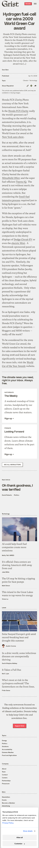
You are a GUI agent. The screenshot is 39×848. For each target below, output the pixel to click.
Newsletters (6, 797)
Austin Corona (11, 646)
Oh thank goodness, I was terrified (17, 487)
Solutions (5, 746)
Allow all (19, 837)
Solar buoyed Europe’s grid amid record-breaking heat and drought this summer (19, 637)
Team (4, 772)
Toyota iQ (21, 181)
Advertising (6, 806)
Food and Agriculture (9, 755)
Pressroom (5, 783)
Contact (5, 775)
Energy (4, 740)
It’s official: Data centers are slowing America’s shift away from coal (17, 565)
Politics (16, 495)
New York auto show (13, 137)
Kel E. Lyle (5, 673)
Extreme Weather (8, 752)
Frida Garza (6, 690)
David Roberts (7, 495)
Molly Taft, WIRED (8, 555)
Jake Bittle (5, 572)
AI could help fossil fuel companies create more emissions (14, 547)
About (4, 769)
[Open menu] (35, 4)
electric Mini (18, 243)
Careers (4, 778)
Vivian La (5, 599)
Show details (28, 831)
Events (4, 800)
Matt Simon (6, 585)
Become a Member (8, 803)
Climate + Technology (30, 80)
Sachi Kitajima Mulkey (9, 663)
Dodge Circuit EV (23, 239)
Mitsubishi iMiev (11, 178)
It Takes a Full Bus (11, 670)
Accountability (7, 749)
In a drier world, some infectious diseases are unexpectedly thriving (19, 656)
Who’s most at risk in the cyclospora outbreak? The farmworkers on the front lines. (18, 683)
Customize (18, 844)
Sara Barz (5, 70)
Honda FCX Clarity (18, 111)
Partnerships (6, 780)
